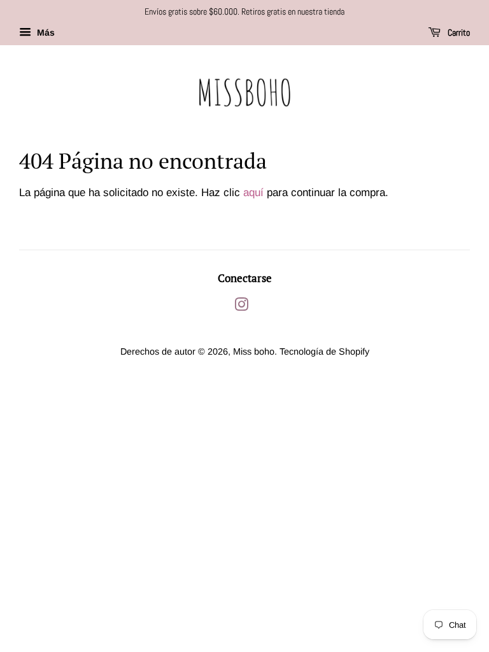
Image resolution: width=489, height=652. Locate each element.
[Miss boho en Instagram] (241, 307)
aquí (253, 193)
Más (44, 32)
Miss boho (253, 351)
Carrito (458, 32)
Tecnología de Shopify (324, 351)
